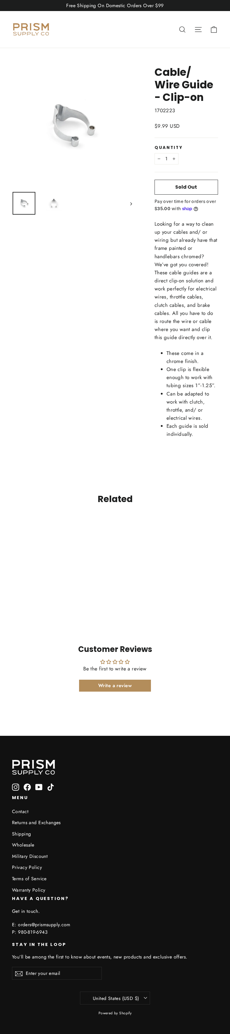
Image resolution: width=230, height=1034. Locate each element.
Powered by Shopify (115, 1013)
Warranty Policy (28, 890)
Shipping (21, 833)
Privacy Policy (27, 867)
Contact (20, 811)
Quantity (169, 147)
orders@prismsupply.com (44, 924)
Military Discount (30, 856)
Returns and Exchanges (36, 822)
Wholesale (23, 844)
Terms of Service (29, 878)
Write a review (115, 685)
